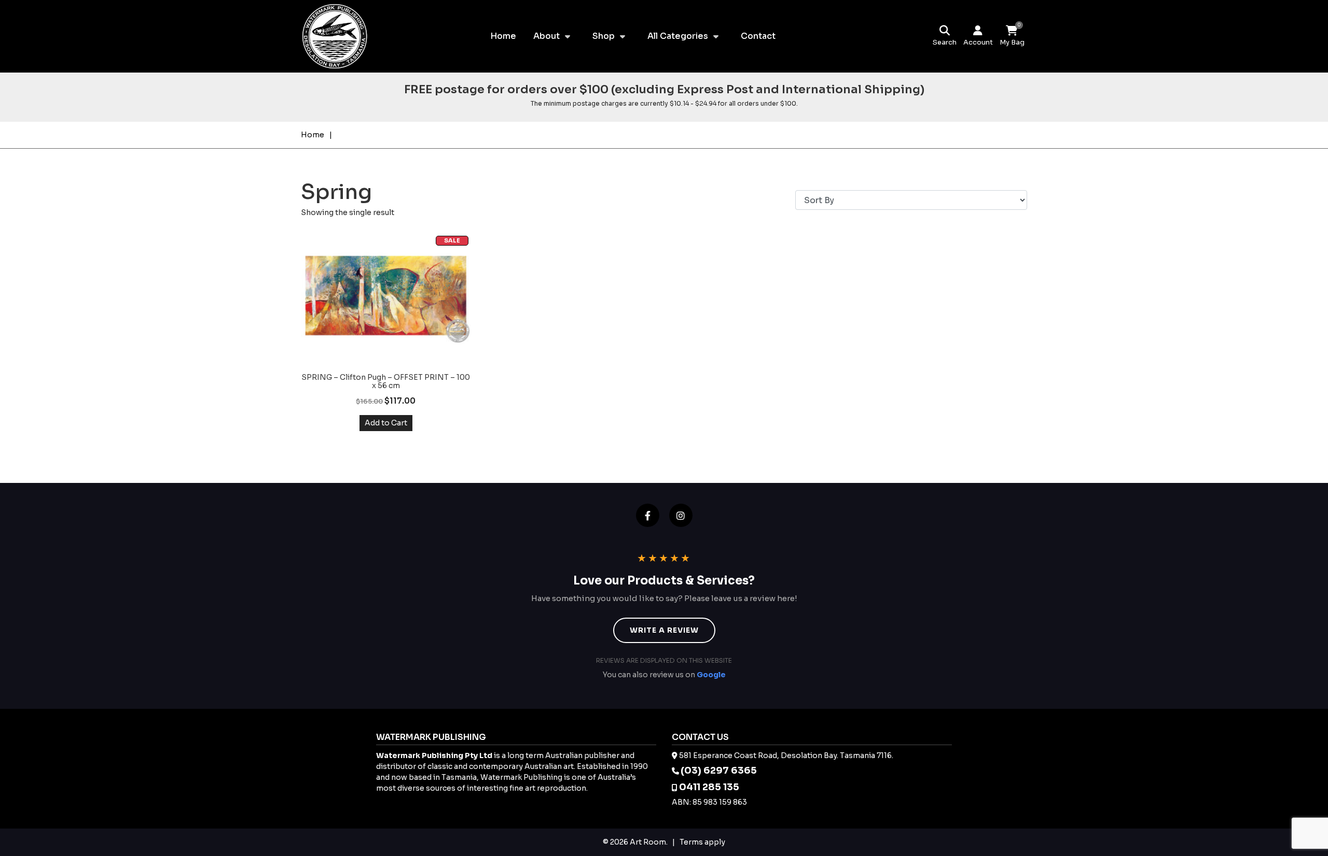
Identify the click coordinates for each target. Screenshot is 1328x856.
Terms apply (702, 842)
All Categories (677, 36)
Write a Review (664, 630)
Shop (603, 36)
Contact (758, 36)
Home (503, 36)
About (546, 36)
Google (711, 674)
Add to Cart (386, 422)
